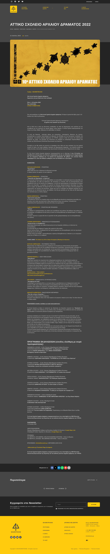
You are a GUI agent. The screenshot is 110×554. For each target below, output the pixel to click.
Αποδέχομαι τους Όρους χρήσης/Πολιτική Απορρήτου (70, 508)
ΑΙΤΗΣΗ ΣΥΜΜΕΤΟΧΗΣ (33, 105)
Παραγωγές (67, 530)
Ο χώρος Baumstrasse (85, 8)
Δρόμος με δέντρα (45, 8)
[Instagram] (11, 1)
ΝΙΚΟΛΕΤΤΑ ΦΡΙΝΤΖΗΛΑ (34, 292)
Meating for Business (64, 239)
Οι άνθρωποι (46, 537)
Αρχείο (96, 1)
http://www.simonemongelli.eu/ (35, 275)
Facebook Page (41, 447)
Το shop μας (66, 8)
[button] (52, 467)
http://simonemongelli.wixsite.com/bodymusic (40, 273)
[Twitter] (18, 1)
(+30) (91, 530)
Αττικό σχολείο (68, 533)
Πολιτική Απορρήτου (84, 548)
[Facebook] (15, 1)
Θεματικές (16, 29)
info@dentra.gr (90, 536)
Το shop (45, 540)
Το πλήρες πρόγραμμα (25, 8)
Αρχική (11, 29)
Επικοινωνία (89, 1)
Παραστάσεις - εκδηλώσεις (26, 29)
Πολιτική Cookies (95, 548)
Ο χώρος (45, 533)
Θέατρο (34, 29)
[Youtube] (22, 1)
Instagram (49, 447)
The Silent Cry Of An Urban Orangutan (46, 239)
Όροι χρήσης (74, 548)
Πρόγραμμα (46, 527)
